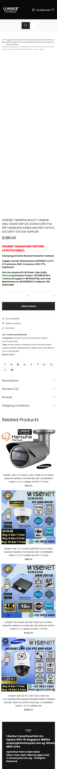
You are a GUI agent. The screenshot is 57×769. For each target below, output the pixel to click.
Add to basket (28, 306)
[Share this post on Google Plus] (44, 364)
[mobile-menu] (52, 9)
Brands (7, 397)
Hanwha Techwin (12, 44)
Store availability (12, 318)
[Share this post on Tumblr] (31, 364)
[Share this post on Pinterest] (38, 364)
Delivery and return (13, 323)
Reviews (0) (10, 389)
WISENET (11, 354)
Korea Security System (37, 338)
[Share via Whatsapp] (5, 369)
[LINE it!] (51, 364)
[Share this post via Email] (12, 369)
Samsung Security (10, 341)
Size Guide (9, 328)
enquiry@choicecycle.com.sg (25, 743)
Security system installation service (22, 344)
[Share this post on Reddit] (18, 364)
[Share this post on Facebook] (4, 364)
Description (10, 380)
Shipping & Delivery (15, 405)
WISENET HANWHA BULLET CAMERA (23, 348)
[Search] (26, 25)
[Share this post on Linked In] (24, 364)
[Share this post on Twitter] (11, 364)
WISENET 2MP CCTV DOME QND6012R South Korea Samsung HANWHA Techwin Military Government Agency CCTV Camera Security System (28, 552)
